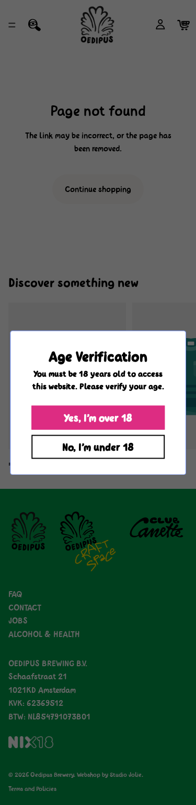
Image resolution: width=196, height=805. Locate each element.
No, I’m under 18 (98, 446)
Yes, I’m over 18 (98, 417)
